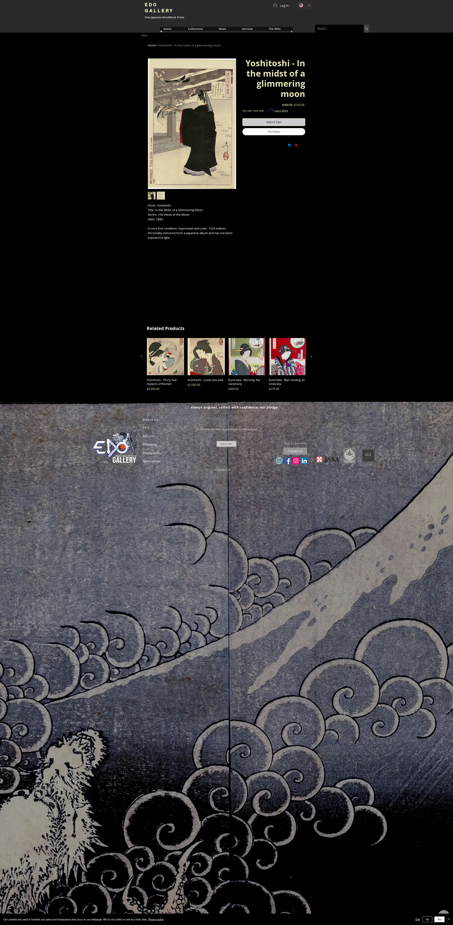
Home (152, 45)
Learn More (281, 110)
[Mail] (279, 460)
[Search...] (366, 29)
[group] (226, 366)
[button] (251, 29)
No (427, 919)
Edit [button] (417, 919)
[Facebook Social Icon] (287, 460)
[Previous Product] (142, 356)
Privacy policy (156, 919)
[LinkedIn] (304, 460)
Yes (439, 919)
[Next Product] (311, 356)
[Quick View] (165, 356)
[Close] (449, 919)
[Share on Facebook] (289, 145)
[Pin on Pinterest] (296, 145)
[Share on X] (303, 145)
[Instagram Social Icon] (296, 460)
